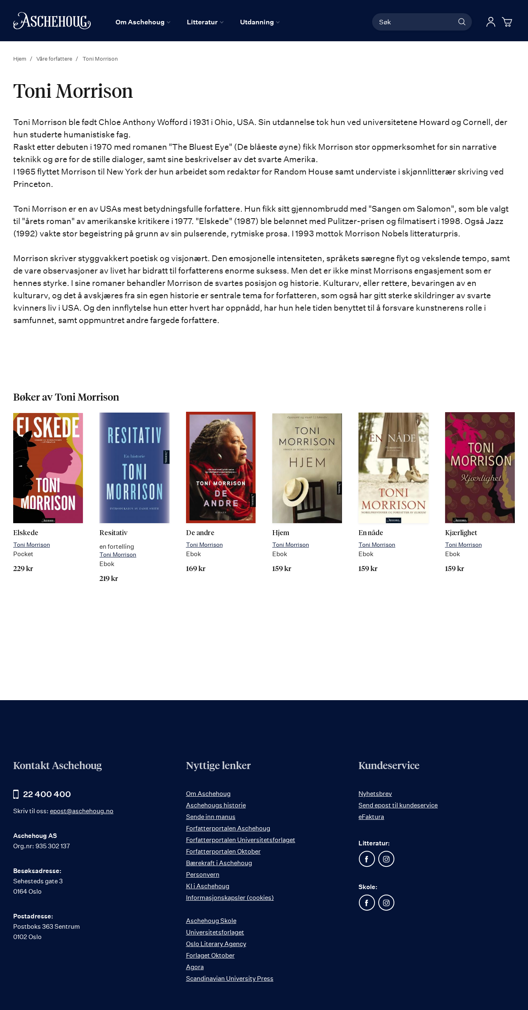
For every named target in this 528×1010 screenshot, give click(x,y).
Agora (195, 967)
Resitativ (113, 533)
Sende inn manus (211, 817)
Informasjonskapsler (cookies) (230, 897)
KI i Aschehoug (207, 886)
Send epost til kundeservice (398, 805)
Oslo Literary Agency (216, 944)
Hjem (20, 58)
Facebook (366, 859)
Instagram (386, 859)
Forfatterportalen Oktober (223, 851)
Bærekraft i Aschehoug (219, 863)
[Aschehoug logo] (52, 20)
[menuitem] (143, 21)
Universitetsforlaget (215, 932)
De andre (200, 533)
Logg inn (490, 21)
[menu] (197, 21)
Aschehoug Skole (211, 921)
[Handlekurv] (508, 21)
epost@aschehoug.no (81, 811)
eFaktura (371, 817)
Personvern (202, 874)
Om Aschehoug (208, 794)
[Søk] (462, 22)
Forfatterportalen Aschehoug (228, 828)
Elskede (25, 533)
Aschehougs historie (216, 805)
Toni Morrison (31, 544)
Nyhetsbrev (375, 794)
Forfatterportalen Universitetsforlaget (240, 840)
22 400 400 (47, 794)
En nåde (370, 533)
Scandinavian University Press (229, 978)
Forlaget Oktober (210, 955)
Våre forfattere (54, 58)
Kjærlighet (461, 533)
